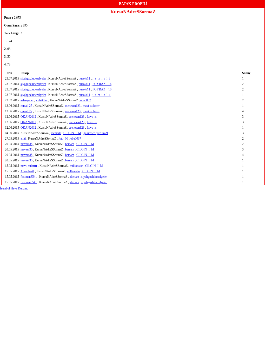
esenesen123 (73, 106)
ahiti (23, 138)
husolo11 (84, 78)
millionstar (76, 166)
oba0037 (85, 100)
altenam (74, 177)
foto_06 (63, 138)
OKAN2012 (28, 117)
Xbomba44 (27, 171)
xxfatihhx (42, 100)
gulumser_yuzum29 (95, 133)
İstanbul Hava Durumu (14, 188)
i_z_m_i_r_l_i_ (101, 78)
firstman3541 (29, 177)
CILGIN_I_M (72, 133)
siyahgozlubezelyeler (33, 78)
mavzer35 (26, 144)
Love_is (92, 117)
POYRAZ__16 (101, 84)
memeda (56, 133)
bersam (69, 144)
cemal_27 (26, 106)
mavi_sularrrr (91, 106)
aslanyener (27, 100)
